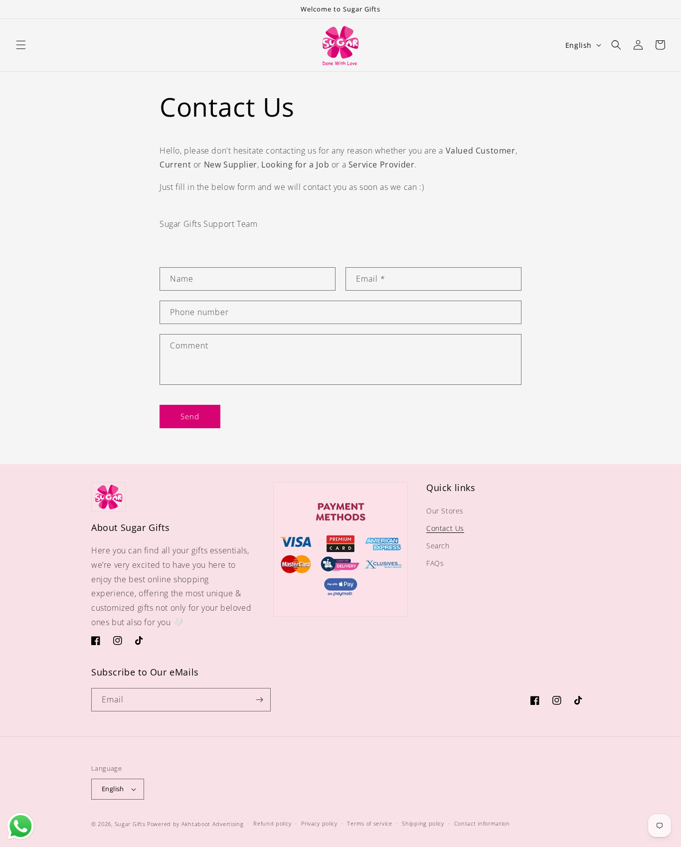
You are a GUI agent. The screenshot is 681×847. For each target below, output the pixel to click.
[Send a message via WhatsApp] (20, 826)
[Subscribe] (259, 699)
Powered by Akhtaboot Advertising (195, 824)
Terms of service (369, 823)
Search (438, 545)
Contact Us (445, 528)
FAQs (435, 563)
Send (189, 416)
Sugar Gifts (130, 824)
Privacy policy (319, 823)
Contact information (482, 823)
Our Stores (445, 510)
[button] (21, 45)
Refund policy (272, 823)
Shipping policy (423, 823)
